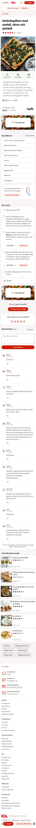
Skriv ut (7, 100)
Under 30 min (7, 77)
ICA (3, 754)
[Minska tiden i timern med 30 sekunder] (4, 245)
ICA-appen (5, 722)
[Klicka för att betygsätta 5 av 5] (24, 321)
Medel (28, 77)
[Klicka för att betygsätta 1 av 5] (11, 321)
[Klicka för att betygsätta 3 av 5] (18, 321)
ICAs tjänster (6, 719)
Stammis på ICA (7, 735)
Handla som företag (7, 714)
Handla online (6, 703)
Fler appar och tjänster (8, 730)
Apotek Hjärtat (6, 711)
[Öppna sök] (21, 2)
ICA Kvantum (5, 768)
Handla (4, 700)
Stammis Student (7, 741)
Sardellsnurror (18, 631)
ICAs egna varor (6, 757)
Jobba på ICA (5, 779)
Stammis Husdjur (7, 744)
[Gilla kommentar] (7, 363)
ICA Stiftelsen (5, 787)
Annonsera (5, 776)
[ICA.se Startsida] (13, 3)
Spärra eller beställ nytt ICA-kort (11, 803)
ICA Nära (4, 763)
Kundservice (6, 794)
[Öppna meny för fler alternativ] (10, 561)
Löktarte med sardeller (20, 558)
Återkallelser (5, 800)
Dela (15, 100)
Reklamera (5, 798)
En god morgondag (7, 789)
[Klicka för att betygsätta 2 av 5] (15, 321)
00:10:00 (10, 245)
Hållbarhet (5, 784)
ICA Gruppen (5, 760)
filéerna (8, 235)
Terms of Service (19, 546)
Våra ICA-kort (6, 749)
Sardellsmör (17, 616)
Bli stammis (5, 738)
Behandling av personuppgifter (11, 806)
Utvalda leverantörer (8, 773)
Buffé (4, 110)
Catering (4, 709)
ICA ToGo (4, 728)
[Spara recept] (10, 558)
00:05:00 (10, 265)
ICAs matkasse (6, 706)
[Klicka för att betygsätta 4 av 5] (21, 321)
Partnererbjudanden (8, 746)
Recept (6, 14)
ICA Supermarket (7, 765)
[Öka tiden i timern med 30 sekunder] (15, 245)
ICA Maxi (4, 771)
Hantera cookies (6, 808)
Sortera (30, 329)
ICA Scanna (5, 725)
